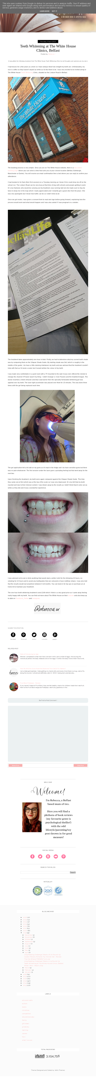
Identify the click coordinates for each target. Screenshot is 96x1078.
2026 (25, 917)
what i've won (27, 1040)
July (26, 946)
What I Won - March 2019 (33, 965)
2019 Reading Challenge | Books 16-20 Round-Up (42, 955)
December (29, 935)
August (28, 944)
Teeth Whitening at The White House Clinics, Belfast (43, 963)
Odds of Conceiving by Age (29, 654)
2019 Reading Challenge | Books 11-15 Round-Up (42, 961)
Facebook (19, 598)
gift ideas (25, 1023)
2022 (25, 926)
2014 (25, 983)
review (24, 1033)
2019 (25, 933)
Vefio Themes (60, 1070)
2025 (25, 920)
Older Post (80, 765)
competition (26, 1013)
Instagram (36, 598)
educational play (28, 1017)
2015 (25, 981)
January (28, 972)
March (27, 968)
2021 (25, 928)
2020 (25, 931)
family (24, 1020)
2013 (25, 985)
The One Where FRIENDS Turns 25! (37, 959)
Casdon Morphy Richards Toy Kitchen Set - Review (43, 957)
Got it (54, 11)
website (71, 595)
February (28, 970)
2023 (25, 924)
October (28, 939)
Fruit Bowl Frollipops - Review (30, 683)
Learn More (44, 11)
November (29, 937)
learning (25, 1030)
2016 (25, 979)
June (27, 948)
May (26, 950)
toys (23, 1037)
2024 (25, 922)
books (24, 1007)
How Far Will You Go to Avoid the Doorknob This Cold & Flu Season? (43, 668)
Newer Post (15, 765)
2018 (25, 974)
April (27, 952)
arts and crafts (27, 1000)
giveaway (25, 1027)
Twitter (26, 598)
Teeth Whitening (27, 72)
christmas (25, 1010)
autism (24, 1003)
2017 (25, 976)
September (29, 941)
